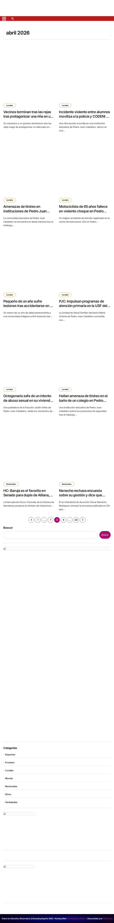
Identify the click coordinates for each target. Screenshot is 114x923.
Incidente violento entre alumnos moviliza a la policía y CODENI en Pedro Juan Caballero (84, 116)
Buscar (8, 527)
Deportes (10, 754)
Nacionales (11, 484)
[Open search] (13, 18)
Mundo (9, 778)
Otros (8, 794)
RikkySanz (107, 918)
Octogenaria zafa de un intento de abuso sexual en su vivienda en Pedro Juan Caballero (27, 400)
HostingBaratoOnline (76, 918)
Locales (9, 105)
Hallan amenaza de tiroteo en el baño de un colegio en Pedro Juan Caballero (83, 400)
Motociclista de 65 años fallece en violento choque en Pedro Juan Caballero (83, 211)
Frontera (9, 762)
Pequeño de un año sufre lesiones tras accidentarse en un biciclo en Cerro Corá (28, 306)
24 (76, 519)
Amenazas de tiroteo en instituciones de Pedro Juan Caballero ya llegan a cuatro (25, 211)
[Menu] (5, 18)
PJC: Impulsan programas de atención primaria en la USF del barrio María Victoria (83, 306)
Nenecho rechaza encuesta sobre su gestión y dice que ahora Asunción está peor (80, 495)
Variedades (11, 802)
